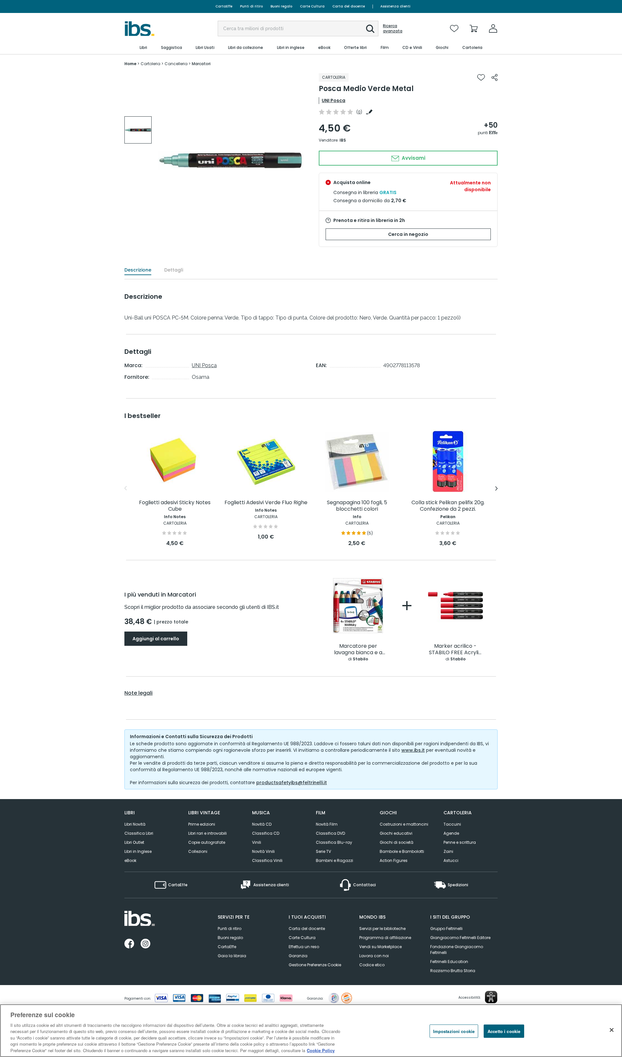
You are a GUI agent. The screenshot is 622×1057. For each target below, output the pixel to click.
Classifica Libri (138, 833)
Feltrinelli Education (449, 961)
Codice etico (372, 965)
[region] (311, 1030)
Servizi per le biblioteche (382, 928)
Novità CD (261, 824)
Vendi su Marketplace (380, 946)
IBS (343, 140)
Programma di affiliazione (385, 937)
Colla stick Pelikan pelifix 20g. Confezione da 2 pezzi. (448, 506)
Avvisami (412, 158)
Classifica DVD (330, 833)
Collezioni (197, 851)
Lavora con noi (374, 955)
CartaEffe (223, 6)
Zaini (448, 851)
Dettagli (173, 270)
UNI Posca (333, 100)
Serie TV (323, 851)
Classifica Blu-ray (334, 842)
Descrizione (137, 270)
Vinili (256, 842)
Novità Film (327, 824)
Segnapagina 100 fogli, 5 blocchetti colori (357, 506)
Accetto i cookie (504, 1031)
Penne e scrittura (459, 842)
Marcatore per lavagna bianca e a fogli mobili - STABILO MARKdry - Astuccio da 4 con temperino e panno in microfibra (358, 649)
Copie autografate (206, 842)
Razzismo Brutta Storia (452, 970)
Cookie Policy (321, 1050)
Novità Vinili (263, 851)
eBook (130, 860)
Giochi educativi (396, 833)
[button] (370, 29)
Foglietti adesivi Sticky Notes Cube (175, 506)
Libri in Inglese (138, 851)
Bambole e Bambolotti (402, 851)
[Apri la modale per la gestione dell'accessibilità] (491, 997)
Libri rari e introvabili (207, 833)
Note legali (138, 693)
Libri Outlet (134, 842)
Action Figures (394, 860)
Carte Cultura (312, 6)
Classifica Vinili (267, 860)
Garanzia (298, 955)
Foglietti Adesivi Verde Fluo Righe (266, 502)
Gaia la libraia (232, 955)
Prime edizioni (201, 824)
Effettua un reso (304, 946)
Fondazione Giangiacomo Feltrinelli (456, 949)
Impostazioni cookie (454, 1031)
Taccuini (452, 824)
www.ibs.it (413, 750)
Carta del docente (348, 6)
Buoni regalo (281, 6)
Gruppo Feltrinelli (446, 928)
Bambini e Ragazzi (334, 860)
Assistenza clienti (395, 6)
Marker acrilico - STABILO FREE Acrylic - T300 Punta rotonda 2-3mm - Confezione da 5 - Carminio (455, 649)
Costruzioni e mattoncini (404, 824)
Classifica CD (265, 833)
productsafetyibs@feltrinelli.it (291, 782)
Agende (451, 833)
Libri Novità (134, 824)
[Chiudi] (612, 1030)
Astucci (450, 860)
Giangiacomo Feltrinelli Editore (460, 937)
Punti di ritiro (251, 6)
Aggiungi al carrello (155, 638)
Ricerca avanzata (392, 28)
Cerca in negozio (408, 234)
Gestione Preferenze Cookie (315, 965)
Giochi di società (396, 842)
